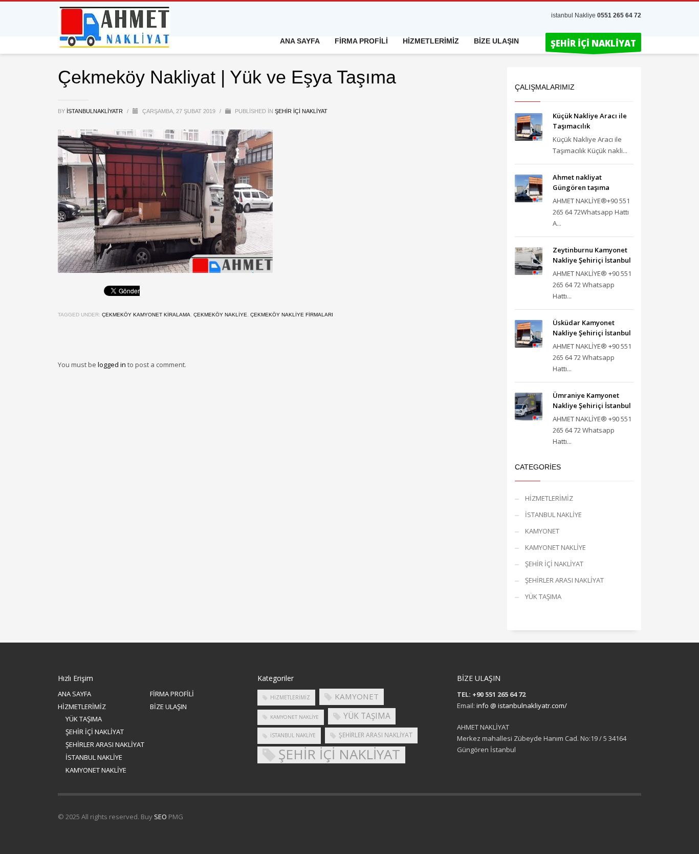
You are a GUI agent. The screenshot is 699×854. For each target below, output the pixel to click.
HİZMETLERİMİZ (549, 498)
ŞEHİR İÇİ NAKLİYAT (301, 111)
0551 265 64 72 (619, 15)
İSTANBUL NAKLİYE (553, 514)
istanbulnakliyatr (95, 111)
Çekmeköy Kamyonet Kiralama (146, 314)
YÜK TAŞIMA (543, 596)
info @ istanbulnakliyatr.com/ (521, 705)
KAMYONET (542, 531)
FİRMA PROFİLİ (172, 693)
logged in (112, 364)
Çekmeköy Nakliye (220, 314)
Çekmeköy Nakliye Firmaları (291, 314)
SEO (160, 816)
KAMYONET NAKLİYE (555, 547)
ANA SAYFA (74, 693)
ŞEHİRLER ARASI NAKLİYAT (564, 580)
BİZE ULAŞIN (168, 706)
